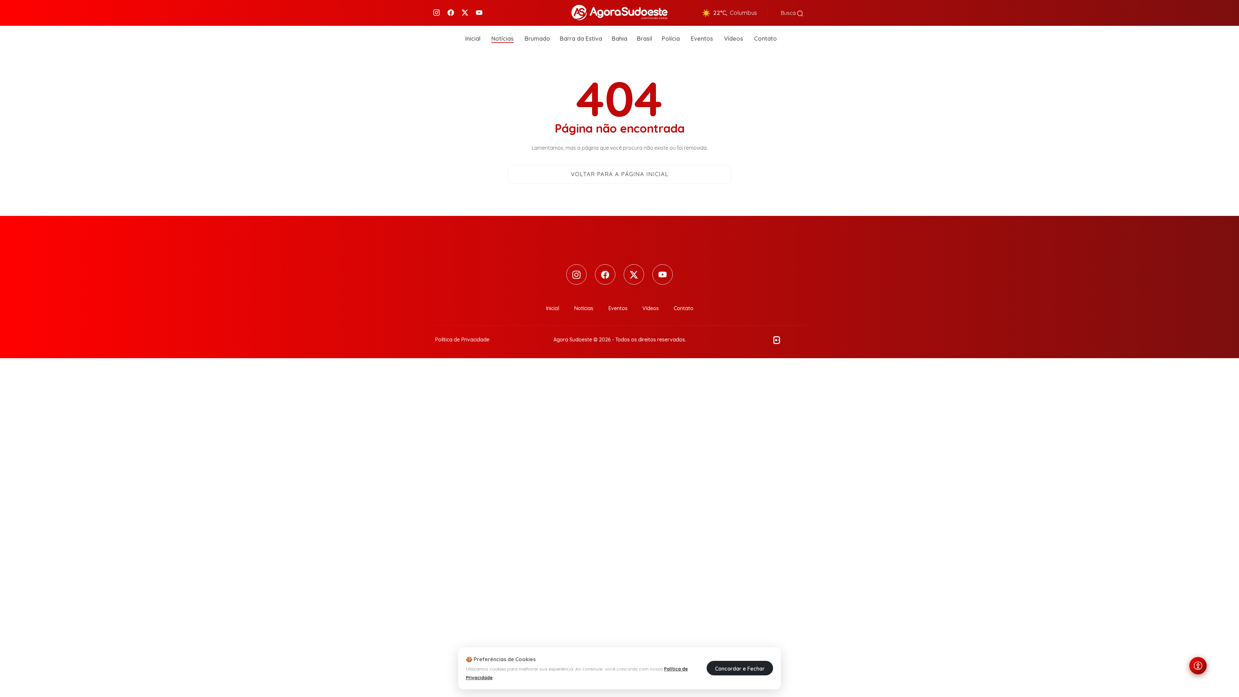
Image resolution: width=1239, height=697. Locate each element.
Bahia (619, 38)
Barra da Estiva (581, 38)
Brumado (537, 38)
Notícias (502, 38)
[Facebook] (451, 13)
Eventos (702, 38)
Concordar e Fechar (740, 668)
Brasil (644, 38)
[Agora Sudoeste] (619, 12)
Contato (765, 38)
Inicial (472, 38)
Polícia (671, 38)
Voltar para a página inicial (620, 174)
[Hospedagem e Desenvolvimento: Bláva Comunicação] (777, 339)
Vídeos (733, 38)
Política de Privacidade (462, 339)
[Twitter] (465, 13)
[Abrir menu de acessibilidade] (1198, 665)
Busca (789, 13)
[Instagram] (436, 13)
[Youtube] (479, 13)
